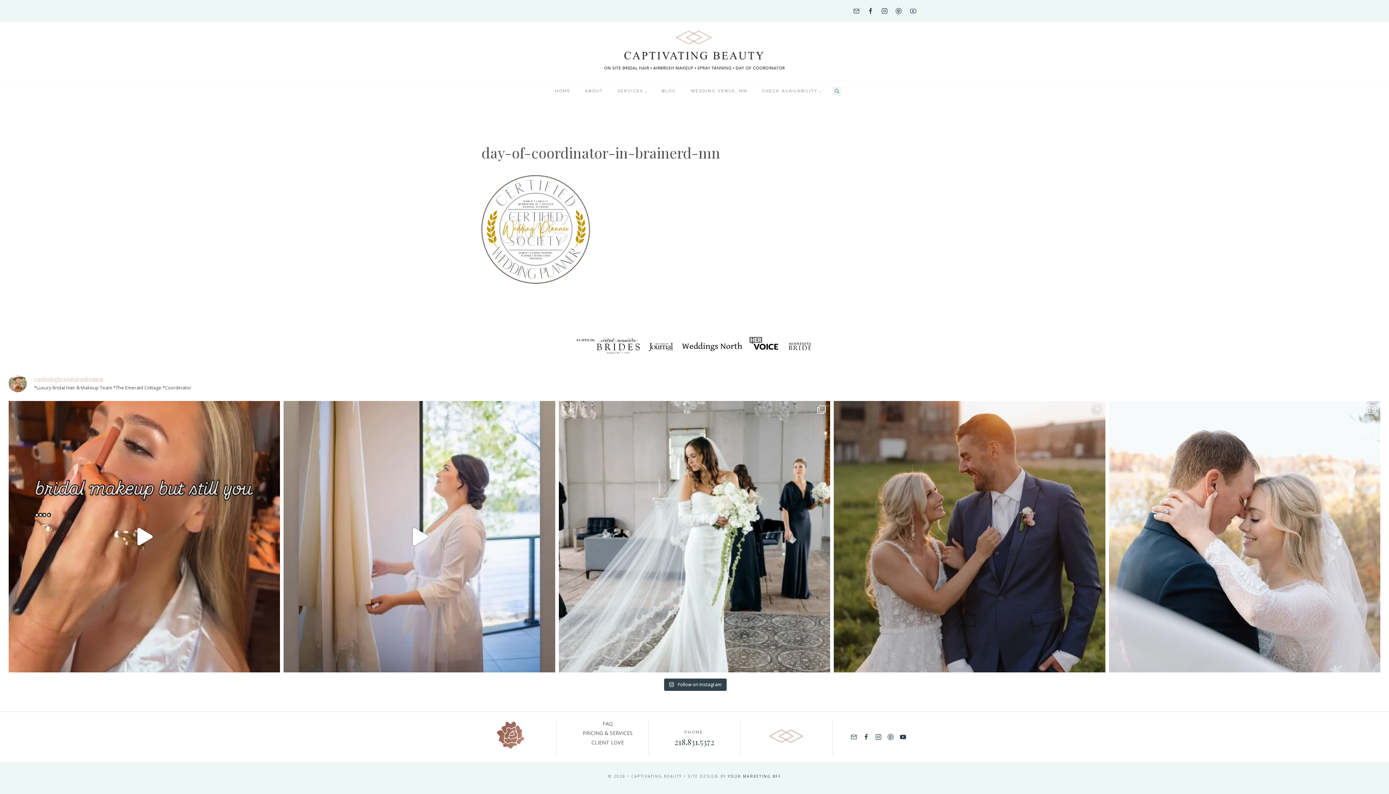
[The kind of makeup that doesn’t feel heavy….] (144, 536)
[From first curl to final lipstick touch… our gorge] (969, 536)
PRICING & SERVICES (608, 733)
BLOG (669, 90)
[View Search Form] (836, 91)
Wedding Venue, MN (719, 90)
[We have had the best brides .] (419, 536)
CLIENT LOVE (607, 742)
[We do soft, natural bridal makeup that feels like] (1244, 536)
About (594, 90)
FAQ (608, 723)
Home (562, 90)
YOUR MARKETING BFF (754, 776)
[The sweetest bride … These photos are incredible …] (694, 536)
